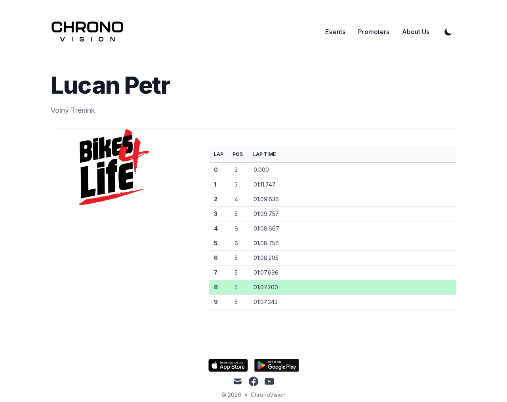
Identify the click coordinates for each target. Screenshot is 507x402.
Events (335, 32)
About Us (415, 32)
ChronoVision (268, 394)
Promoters (373, 32)
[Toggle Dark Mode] (448, 31)
